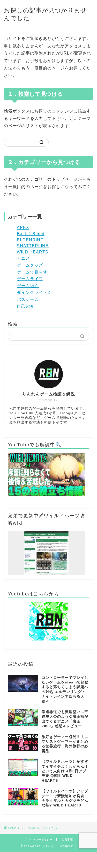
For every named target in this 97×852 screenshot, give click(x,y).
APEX (23, 227)
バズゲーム (28, 299)
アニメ (23, 258)
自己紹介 (25, 306)
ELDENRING (30, 240)
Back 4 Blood (30, 234)
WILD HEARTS (32, 252)
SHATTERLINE (33, 246)
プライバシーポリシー (38, 839)
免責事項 (67, 839)
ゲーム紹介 (28, 286)
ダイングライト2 (33, 292)
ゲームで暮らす (32, 272)
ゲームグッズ (30, 265)
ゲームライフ (30, 279)
